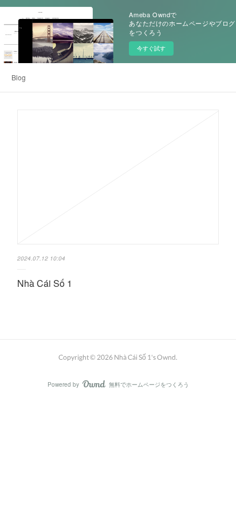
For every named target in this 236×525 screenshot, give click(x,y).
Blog (18, 77)
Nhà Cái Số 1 (44, 283)
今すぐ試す (151, 48)
